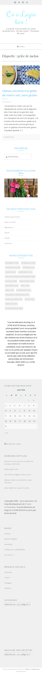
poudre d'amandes (17, 295)
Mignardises (8, 227)
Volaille (7, 238)
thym (29, 299)
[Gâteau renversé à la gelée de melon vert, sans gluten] (21, 84)
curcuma (25, 272)
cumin (10, 272)
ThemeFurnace (21, 671)
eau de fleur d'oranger (20, 276)
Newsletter (8, 544)
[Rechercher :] (17, 157)
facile (11, 281)
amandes (12, 263)
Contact (7, 534)
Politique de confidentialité (14, 549)
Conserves (8, 243)
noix (9, 290)
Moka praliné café (11, 469)
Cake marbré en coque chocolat (16, 488)
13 (19, 411)
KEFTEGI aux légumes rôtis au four (17, 474)
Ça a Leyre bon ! (21, 18)
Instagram (8, 583)
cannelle (28, 263)
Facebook (8, 572)
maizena (11, 285)
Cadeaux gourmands (12, 217)
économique (14, 308)
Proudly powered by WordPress (13, 669)
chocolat (12, 267)
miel (25, 285)
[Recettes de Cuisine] (12, 444)
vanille (11, 304)
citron (28, 267)
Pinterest (7, 588)
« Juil (6, 433)
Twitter (7, 577)
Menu (22, 47)
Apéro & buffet (10, 222)
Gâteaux (6, 102)
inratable (27, 281)
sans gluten (13, 299)
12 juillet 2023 (9, 137)
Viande (6, 233)
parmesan (24, 290)
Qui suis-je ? (9, 555)
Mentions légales (10, 539)
